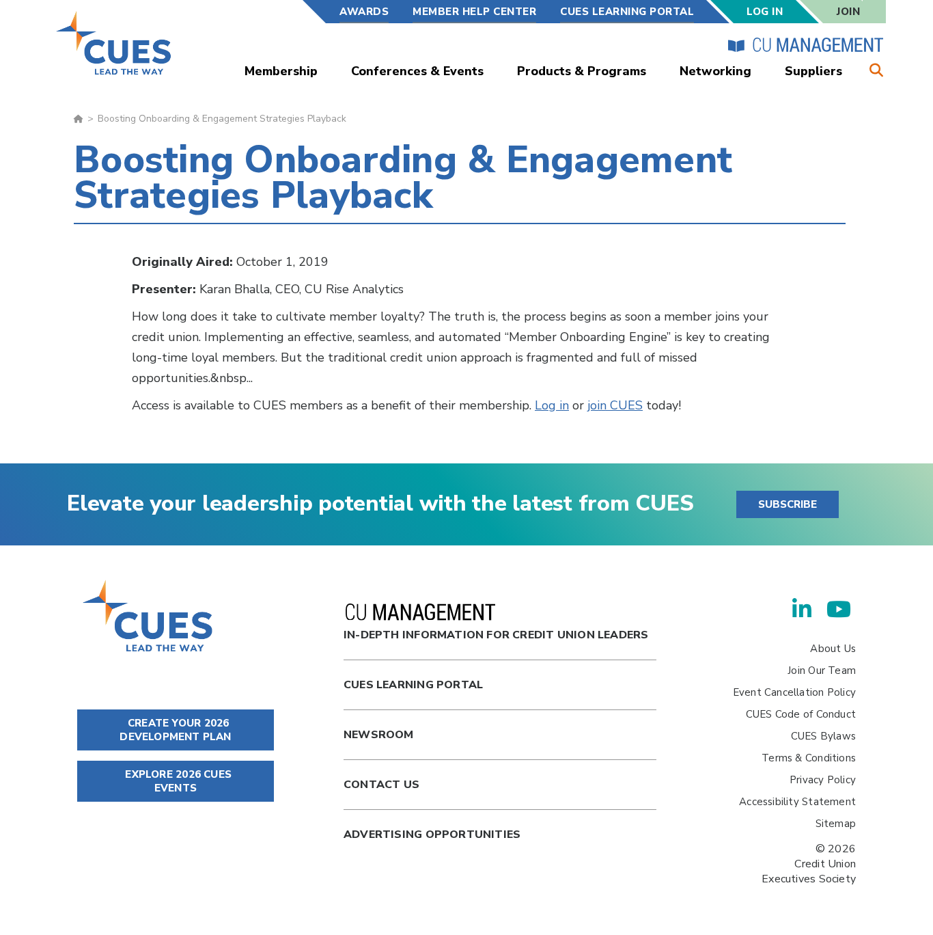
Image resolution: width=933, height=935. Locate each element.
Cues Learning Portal (413, 684)
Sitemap (836, 823)
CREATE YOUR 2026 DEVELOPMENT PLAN (175, 730)
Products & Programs (581, 71)
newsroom (379, 734)
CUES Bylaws (823, 736)
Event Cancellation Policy (794, 692)
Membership (281, 71)
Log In (765, 11)
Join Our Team (822, 670)
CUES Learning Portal (627, 11)
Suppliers (813, 71)
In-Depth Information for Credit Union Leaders (496, 634)
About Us (833, 648)
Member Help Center (474, 11)
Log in (552, 405)
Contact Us (381, 784)
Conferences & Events (417, 71)
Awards (364, 11)
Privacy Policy (823, 780)
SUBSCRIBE (787, 504)
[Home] (114, 43)
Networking (715, 71)
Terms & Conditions (809, 758)
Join (848, 11)
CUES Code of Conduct (801, 714)
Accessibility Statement (797, 802)
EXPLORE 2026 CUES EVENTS (177, 781)
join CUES (615, 405)
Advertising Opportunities (432, 834)
